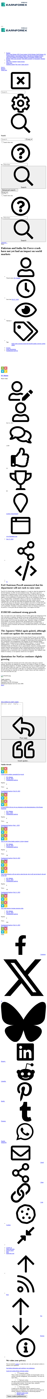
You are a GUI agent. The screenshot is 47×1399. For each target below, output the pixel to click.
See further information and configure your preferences (20, 1368)
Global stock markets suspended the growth (12, 774)
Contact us (9, 1247)
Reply (2, 685)
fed (28, 343)
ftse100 (31, 343)
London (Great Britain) (12, 513)
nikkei (13, 345)
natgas (43, 343)
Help (7, 1252)
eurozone (20, 343)
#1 (7, 581)
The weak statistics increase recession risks (12, 908)
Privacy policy (10, 1250)
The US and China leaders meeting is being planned (14, 841)
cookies (17, 1364)
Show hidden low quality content (10, 701)
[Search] (20, 112)
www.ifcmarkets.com (11, 536)
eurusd (25, 343)
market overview (37, 343)
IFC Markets (17, 278)
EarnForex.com (10, 1253)
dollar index (14, 343)
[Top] (25, 1273)
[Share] (25, 560)
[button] (2, 26)
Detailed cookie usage (22, 1392)
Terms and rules (10, 1249)
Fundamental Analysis (12, 780)
